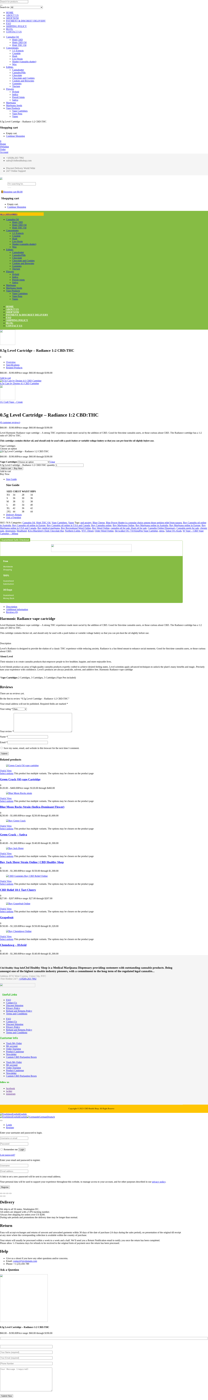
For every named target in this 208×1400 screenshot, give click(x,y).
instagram (10, 1094)
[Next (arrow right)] (4, 1196)
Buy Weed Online (100, 528)
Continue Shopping (15, 136)
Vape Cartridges (20, 111)
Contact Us (11, 1002)
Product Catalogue (15, 1051)
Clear (52, 462)
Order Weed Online (104, 531)
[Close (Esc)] (10, 1193)
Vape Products (13, 108)
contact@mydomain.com (25, 1261)
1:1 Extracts (18, 50)
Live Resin (17, 59)
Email (3, 742)
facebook (10, 1088)
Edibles (9, 67)
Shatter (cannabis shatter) (24, 61)
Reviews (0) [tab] (12, 612)
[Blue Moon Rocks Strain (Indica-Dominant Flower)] (19, 793)
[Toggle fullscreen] (4, 1193)
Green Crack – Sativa (13, 834)
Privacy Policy (13, 1008)
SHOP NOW (12, 18)
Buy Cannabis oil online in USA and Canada (68, 525)
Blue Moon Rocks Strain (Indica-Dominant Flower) (32, 806)
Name (4, 736)
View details (6, 407)
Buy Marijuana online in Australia (152, 525)
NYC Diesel (87, 531)
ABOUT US (12, 15)
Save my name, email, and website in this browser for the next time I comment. (41, 748)
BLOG (9, 29)
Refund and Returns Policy (19, 1011)
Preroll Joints (18, 97)
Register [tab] (10, 1127)
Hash (14, 56)
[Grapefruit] (18, 903)
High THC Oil (19, 45)
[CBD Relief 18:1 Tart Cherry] (27, 876)
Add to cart (5, 378)
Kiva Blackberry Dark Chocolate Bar (46, 531)
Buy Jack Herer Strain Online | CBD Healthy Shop (32, 862)
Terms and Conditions (16, 1013)
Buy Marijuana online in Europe (184, 525)
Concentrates (12, 48)
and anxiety (85, 522)
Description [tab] (11, 606)
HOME (9, 12)
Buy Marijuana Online (123, 525)
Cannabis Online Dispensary (161, 528)
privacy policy (159, 1181)
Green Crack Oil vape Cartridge (20, 779)
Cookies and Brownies (23, 80)
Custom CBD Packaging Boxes (21, 1057)
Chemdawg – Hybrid (13, 945)
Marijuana (11, 102)
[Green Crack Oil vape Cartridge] (22, 765)
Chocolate (17, 75)
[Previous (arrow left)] (1, 1196)
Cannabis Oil (12, 37)
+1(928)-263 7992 (27, 978)
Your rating (6, 709)
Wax (14, 64)
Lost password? (7, 1155)
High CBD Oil (19, 42)
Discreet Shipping (14, 1005)
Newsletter (11, 1054)
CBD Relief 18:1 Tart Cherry (18, 889)
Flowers (10, 89)
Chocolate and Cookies (23, 78)
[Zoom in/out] (1, 1193)
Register (5, 1187)
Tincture (16, 86)
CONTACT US (14, 31)
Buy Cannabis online (101, 525)
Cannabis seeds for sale (187, 528)
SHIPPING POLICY (16, 26)
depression (10, 531)
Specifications (12, 365)
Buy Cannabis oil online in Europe (29, 525)
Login (21, 1149)
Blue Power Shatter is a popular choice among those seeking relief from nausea (144, 522)
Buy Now (18, 468)
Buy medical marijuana (48, 528)
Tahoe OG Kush (174, 531)
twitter (9, 1091)
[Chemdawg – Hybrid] (19, 931)
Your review (7, 731)
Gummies (16, 83)
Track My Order (14, 1043)
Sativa (15, 100)
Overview (11, 362)
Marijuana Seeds (14, 105)
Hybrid (15, 91)
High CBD (17, 39)
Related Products (14, 367)
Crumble (16, 53)
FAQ (8, 23)
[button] (0, 141)
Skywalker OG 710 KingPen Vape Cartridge (136, 531)
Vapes (15, 116)
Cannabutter (18, 70)
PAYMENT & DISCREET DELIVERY (26, 20)
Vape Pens (17, 113)
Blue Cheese (99, 522)
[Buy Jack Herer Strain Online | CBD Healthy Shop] (15, 848)
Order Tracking (13, 1049)
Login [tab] (9, 1125)
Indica (15, 94)
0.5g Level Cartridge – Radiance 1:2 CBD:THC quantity (27, 465)
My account (12, 1046)
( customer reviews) (10, 422)
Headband (22, 531)
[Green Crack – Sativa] (16, 820)
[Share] (7, 1193)
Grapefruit (6, 917)
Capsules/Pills (19, 72)
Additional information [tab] (17, 609)
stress (161, 531)
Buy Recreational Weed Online (76, 528)
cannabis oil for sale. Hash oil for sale (129, 528)
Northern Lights (72, 531)
